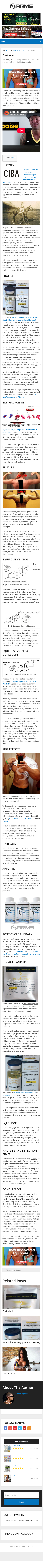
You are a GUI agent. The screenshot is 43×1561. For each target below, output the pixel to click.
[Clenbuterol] (21, 1359)
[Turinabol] (21, 1297)
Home (8, 50)
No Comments (25, 62)
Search (21, 1502)
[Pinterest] (15, 1428)
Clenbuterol (9, 1373)
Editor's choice (21, 1441)
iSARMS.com (14, 1546)
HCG (14, 1455)
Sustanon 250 (8, 1095)
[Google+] (10, 1428)
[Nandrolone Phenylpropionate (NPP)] (21, 1328)
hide (13, 157)
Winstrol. (21, 397)
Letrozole (16, 1445)
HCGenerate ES (20, 951)
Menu (3, 41)
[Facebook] (5, 1428)
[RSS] (29, 1428)
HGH (14, 1465)
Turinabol (8, 1311)
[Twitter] (20, 1428)
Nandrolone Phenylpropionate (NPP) (21, 1342)
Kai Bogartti (8, 59)
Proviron (6, 821)
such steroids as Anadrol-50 (25, 1093)
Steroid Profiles (19, 50)
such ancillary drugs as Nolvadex (21, 818)
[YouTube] (24, 1428)
